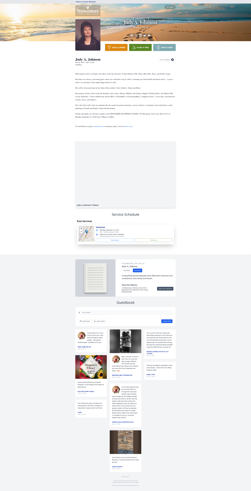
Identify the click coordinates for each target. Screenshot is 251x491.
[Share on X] (136, 35)
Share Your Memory (165, 289)
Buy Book (138, 270)
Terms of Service (130, 482)
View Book (126, 270)
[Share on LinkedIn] (140, 35)
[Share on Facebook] (132, 35)
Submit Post (167, 321)
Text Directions (115, 240)
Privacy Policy (120, 482)
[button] (86, 232)
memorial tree (99, 126)
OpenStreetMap (127, 485)
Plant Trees (154, 240)
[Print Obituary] (149, 35)
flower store (128, 126)
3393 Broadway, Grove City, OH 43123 (112, 236)
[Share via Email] (144, 35)
